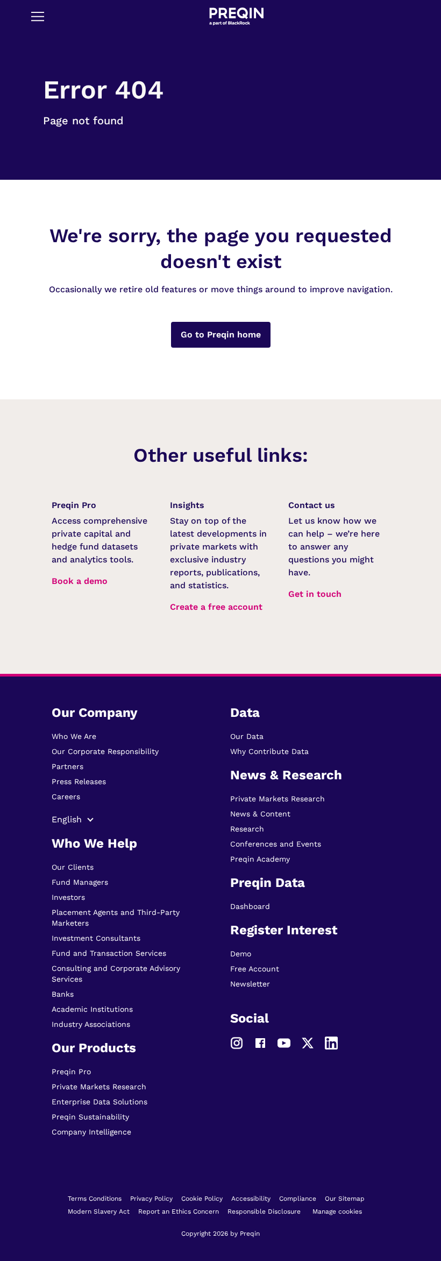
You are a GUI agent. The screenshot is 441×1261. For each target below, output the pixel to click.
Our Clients (73, 867)
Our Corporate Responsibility (105, 751)
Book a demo (80, 581)
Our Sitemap (345, 1198)
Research (247, 829)
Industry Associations (91, 1024)
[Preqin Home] (236, 16)
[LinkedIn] (331, 1042)
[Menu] (37, 16)
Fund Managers (80, 882)
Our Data (247, 736)
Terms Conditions (95, 1198)
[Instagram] (236, 1042)
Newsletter (250, 984)
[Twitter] (307, 1042)
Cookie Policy (202, 1198)
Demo (240, 953)
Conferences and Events (275, 844)
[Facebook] (260, 1042)
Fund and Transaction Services (109, 953)
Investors (68, 897)
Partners (67, 766)
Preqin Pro (71, 1071)
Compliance (297, 1198)
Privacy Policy (151, 1198)
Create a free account (216, 607)
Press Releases (79, 781)
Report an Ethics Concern (178, 1211)
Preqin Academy (260, 859)
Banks (63, 994)
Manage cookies (337, 1211)
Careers (66, 796)
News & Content (260, 813)
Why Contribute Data (269, 751)
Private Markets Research (99, 1086)
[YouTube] (284, 1042)
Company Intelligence (91, 1132)
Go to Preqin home (221, 334)
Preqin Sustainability (90, 1116)
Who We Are (74, 736)
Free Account (254, 968)
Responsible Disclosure (264, 1211)
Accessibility (251, 1198)
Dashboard (250, 906)
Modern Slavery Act (99, 1211)
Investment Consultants (96, 938)
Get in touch (315, 594)
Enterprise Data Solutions (99, 1101)
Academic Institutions (92, 1009)
